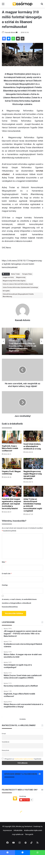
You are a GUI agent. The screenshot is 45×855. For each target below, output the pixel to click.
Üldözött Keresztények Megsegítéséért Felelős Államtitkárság (18, 295)
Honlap (5, 585)
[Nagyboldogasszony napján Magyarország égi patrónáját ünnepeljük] (33, 463)
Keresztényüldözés (17, 336)
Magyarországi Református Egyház (14, 281)
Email (4, 733)
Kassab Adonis (10, 32)
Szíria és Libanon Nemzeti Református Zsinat (18, 284)
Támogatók (29, 834)
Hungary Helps (27, 274)
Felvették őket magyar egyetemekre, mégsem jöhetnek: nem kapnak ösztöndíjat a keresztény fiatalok (11, 503)
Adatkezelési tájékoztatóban (24, 759)
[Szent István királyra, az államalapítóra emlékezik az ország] (33, 436)
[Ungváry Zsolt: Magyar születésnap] (12, 463)
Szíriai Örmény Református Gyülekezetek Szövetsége (20, 287)
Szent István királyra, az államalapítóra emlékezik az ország (32, 446)
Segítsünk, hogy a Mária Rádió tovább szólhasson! (10, 448)
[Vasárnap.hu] (22, 4)
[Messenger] (8, 38)
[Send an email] (16, 32)
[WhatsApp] (13, 38)
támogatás (6, 291)
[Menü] (3, 5)
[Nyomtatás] (22, 38)
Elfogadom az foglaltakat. (23, 759)
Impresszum (7, 830)
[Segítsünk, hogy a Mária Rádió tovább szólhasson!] (12, 437)
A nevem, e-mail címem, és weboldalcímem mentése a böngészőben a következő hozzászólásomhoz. (19, 603)
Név (4, 562)
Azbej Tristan (15, 274)
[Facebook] (4, 38)
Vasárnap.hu (38, 826)
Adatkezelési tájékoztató (33, 830)
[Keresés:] (42, 5)
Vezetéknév (5, 742)
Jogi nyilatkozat (17, 834)
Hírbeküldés (18, 830)
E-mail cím (7, 573)
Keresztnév (5, 750)
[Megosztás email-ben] (18, 38)
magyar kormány (8, 277)
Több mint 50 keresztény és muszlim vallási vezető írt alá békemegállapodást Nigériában (22, 347)
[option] (22, 341)
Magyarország (20, 277)
